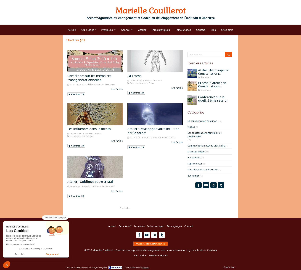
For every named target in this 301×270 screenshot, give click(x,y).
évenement (193, 175)
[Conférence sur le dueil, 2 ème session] (192, 100)
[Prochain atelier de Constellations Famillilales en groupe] (192, 86)
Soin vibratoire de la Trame (202, 169)
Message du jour (196, 151)
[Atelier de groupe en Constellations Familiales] (192, 73)
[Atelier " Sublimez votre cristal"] (95, 167)
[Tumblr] (221, 185)
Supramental (194, 163)
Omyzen (145, 267)
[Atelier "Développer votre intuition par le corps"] (155, 114)
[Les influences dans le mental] (95, 114)
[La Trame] (155, 61)
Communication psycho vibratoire (206, 145)
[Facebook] (198, 185)
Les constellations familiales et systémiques (204, 134)
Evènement (193, 157)
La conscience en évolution (202, 120)
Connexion (229, 266)
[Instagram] (213, 185)
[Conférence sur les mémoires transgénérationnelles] (95, 61)
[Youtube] (206, 185)
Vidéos (191, 126)
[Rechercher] (228, 54)
